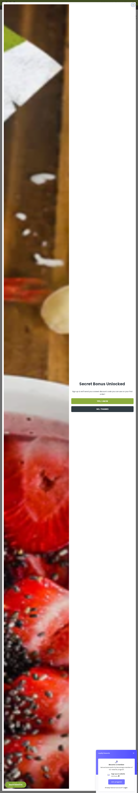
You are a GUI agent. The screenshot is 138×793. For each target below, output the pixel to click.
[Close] (133, 753)
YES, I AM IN (102, 401)
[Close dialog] (133, 5)
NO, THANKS (102, 409)
